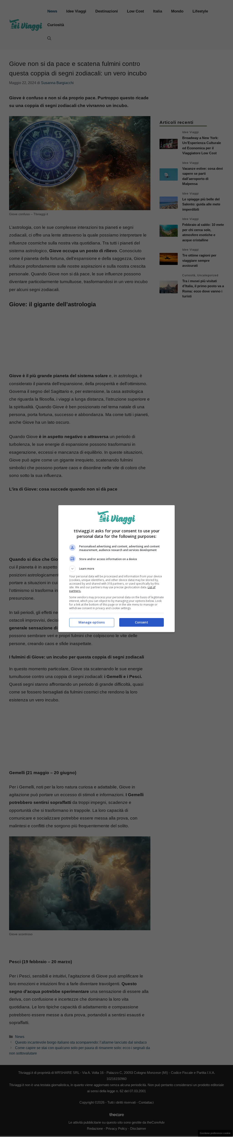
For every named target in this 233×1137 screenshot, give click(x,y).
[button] (116, 569)
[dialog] (116, 568)
